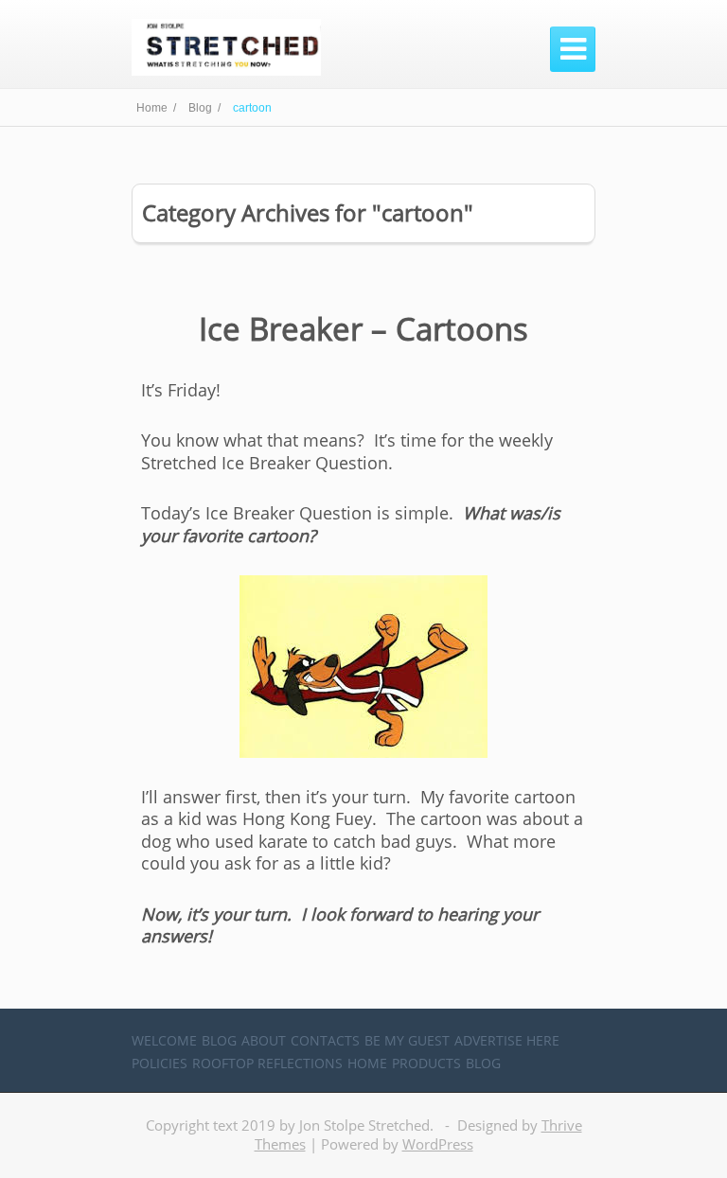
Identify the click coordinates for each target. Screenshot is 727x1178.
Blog (219, 1040)
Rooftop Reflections (267, 1063)
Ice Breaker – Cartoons (363, 329)
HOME (367, 1063)
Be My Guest (407, 1040)
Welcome (164, 1040)
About (263, 1040)
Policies (159, 1063)
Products (426, 1063)
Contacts (325, 1040)
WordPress (437, 1143)
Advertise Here (506, 1040)
